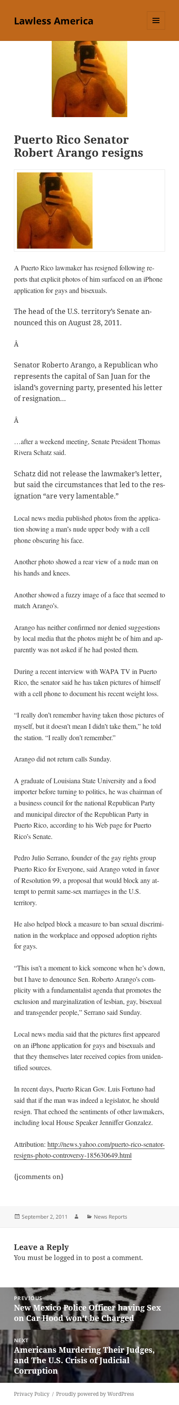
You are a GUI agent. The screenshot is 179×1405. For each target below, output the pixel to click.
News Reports (110, 1216)
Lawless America (53, 20)
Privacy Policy (32, 1394)
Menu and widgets (156, 29)
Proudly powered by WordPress (95, 1394)
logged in (68, 1257)
